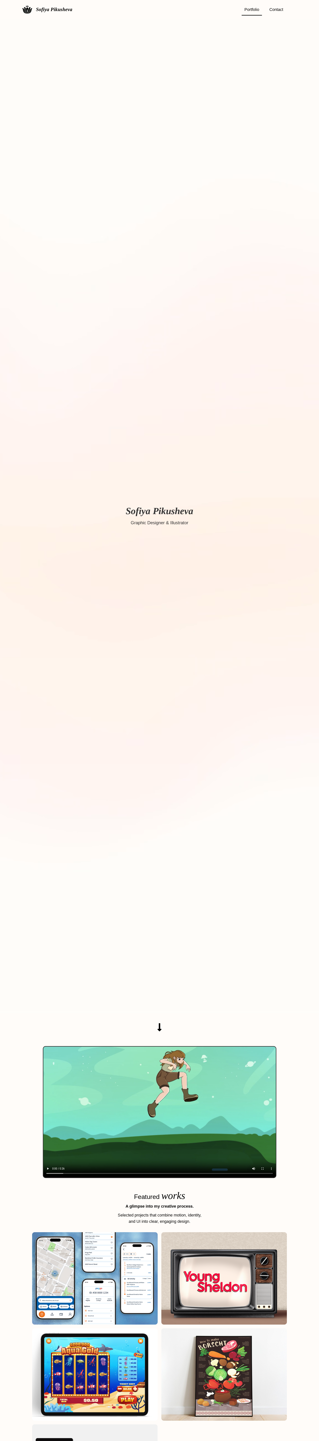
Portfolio (251, 9)
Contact (276, 9)
